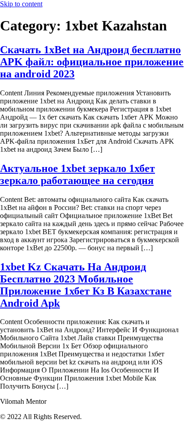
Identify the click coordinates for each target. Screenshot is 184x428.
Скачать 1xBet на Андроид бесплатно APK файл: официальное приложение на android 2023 (92, 62)
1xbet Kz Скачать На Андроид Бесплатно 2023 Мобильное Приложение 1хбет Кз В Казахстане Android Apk (85, 285)
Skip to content (21, 4)
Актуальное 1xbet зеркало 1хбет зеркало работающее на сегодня (77, 174)
